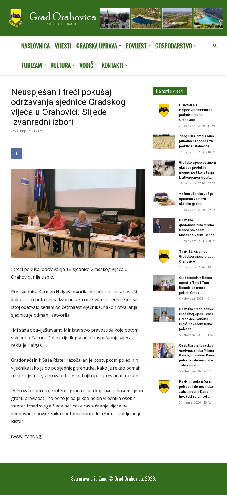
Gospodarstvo (173, 45)
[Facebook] (16, 153)
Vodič (86, 65)
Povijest (136, 45)
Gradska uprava (96, 45)
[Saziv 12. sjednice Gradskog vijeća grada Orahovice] (164, 257)
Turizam (31, 65)
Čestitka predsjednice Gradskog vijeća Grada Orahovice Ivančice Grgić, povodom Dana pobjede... (196, 319)
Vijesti (63, 45)
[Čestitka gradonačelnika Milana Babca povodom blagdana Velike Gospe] (164, 225)
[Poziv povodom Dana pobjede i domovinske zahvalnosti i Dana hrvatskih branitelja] (164, 387)
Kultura (61, 65)
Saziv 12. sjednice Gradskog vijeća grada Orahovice (196, 256)
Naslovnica (35, 45)
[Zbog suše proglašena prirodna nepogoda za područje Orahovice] (164, 141)
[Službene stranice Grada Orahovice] (113, 18)
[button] (214, 46)
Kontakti (112, 65)
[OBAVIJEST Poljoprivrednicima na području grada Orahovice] (164, 110)
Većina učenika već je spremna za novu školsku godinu (196, 199)
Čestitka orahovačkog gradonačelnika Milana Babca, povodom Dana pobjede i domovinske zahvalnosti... (196, 355)
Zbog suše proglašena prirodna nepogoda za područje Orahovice (196, 141)
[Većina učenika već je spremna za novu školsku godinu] (164, 199)
